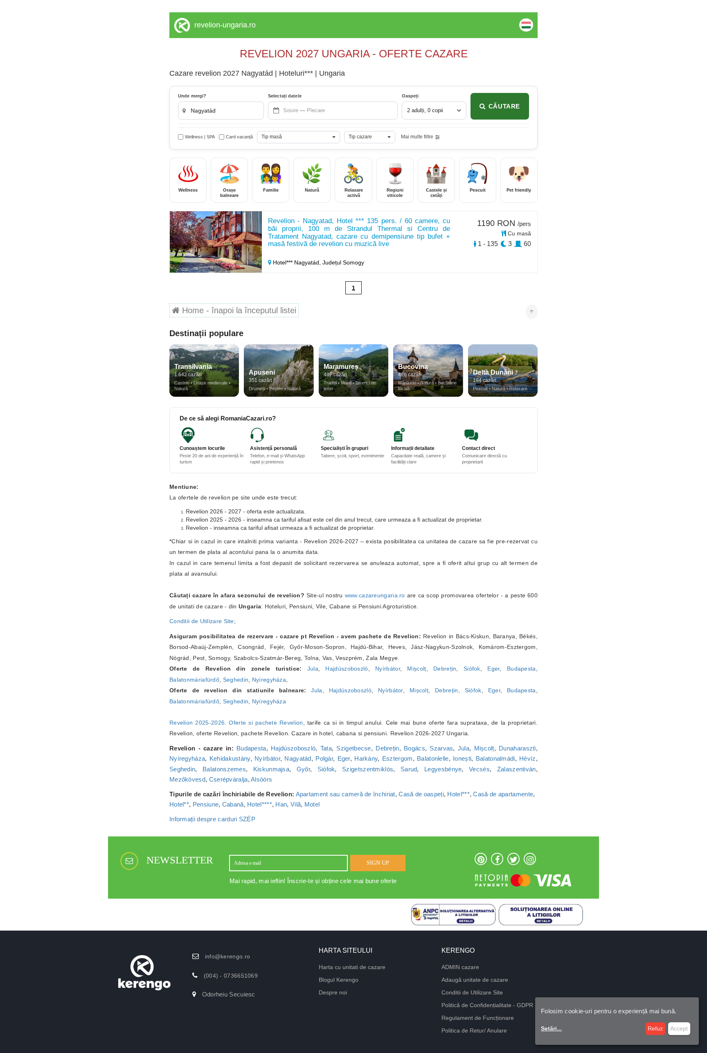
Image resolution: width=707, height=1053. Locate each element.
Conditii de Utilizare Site (201, 621)
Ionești (462, 758)
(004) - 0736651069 (231, 975)
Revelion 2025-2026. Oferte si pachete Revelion (236, 722)
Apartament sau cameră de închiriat (345, 794)
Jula (312, 668)
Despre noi (333, 992)
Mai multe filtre (417, 137)
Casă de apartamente (503, 794)
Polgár (324, 758)
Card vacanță (239, 136)
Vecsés (479, 769)
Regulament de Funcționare (477, 1018)
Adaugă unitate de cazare (474, 979)
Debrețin (444, 668)
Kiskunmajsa (271, 769)
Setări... (551, 1028)
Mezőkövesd (187, 779)
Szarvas (441, 748)
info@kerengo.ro (227, 956)
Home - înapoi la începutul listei (238, 310)
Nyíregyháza (269, 679)
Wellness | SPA (200, 136)
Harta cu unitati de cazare (352, 967)
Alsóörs (261, 779)
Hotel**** (259, 804)
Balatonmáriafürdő (194, 679)
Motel (312, 804)
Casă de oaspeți (421, 794)
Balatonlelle (433, 758)
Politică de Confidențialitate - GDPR (487, 1005)
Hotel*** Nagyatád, (296, 262)
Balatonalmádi (495, 758)
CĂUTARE (504, 106)
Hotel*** (458, 794)
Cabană (233, 804)
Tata (326, 748)
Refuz (655, 1028)
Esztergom (397, 758)
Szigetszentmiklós (367, 769)
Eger (493, 668)
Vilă (295, 804)
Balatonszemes (224, 769)
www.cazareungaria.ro (375, 595)
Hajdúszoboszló (346, 668)
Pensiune (205, 804)
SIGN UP (378, 863)
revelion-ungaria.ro (225, 25)
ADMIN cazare (460, 967)
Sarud (409, 769)
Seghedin (235, 679)
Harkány (366, 758)
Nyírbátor (387, 668)
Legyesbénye (443, 769)
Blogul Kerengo (338, 979)
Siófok (472, 668)
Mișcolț (416, 668)
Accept (679, 1028)
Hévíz (527, 758)
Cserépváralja (228, 779)
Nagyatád (297, 758)
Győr (303, 769)
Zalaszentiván (516, 769)
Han (281, 804)
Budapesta (521, 668)
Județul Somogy (343, 262)
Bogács (414, 748)
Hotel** (179, 804)
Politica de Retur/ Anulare (474, 1030)
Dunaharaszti (517, 748)
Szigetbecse (353, 748)
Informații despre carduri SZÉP (212, 819)
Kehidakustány (229, 758)
